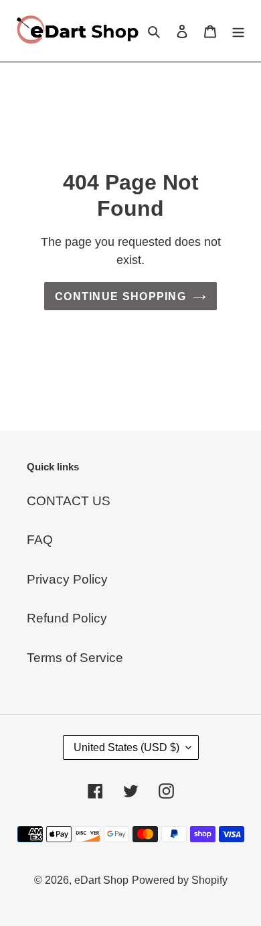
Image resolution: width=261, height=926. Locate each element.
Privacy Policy (67, 579)
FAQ (40, 540)
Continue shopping (120, 296)
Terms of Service (75, 658)
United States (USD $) (126, 747)
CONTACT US (68, 501)
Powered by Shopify (180, 880)
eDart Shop (101, 880)
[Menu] (238, 31)
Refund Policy (67, 618)
